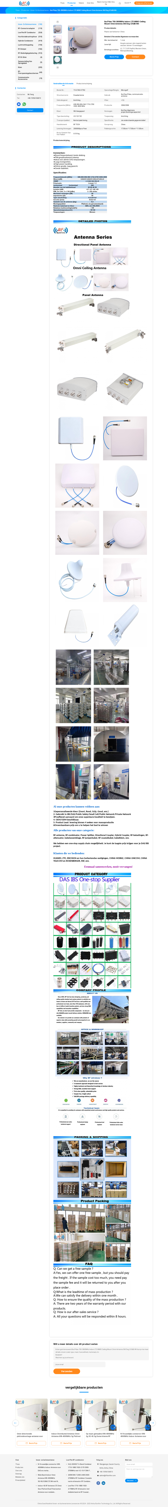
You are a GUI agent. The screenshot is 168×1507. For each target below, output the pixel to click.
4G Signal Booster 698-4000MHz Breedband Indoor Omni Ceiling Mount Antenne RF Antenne (65, 1436)
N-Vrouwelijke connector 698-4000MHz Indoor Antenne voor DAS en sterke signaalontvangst (49, 1467)
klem (30, 67)
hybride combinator (30, 41)
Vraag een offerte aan (144, 3)
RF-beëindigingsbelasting (30, 53)
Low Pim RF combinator (30, 32)
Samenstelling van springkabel (30, 62)
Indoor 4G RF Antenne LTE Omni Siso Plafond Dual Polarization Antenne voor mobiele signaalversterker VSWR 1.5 (49, 1489)
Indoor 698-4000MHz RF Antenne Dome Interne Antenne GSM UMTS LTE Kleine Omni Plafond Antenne (31, 1436)
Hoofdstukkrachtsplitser (30, 37)
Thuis (17, 1464)
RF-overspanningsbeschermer (30, 72)
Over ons (18, 1471)
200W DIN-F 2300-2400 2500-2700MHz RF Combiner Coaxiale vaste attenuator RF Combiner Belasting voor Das (80, 1478)
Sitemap (18, 1474)
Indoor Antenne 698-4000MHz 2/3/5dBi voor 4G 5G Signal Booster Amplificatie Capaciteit (133, 1436)
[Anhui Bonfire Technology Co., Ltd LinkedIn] (103, 1483)
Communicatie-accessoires (30, 78)
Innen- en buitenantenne (30, 24)
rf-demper (30, 49)
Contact (30, 110)
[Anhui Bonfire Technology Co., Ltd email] (19, 104)
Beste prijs (114, 57)
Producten (19, 1467)
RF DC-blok (30, 57)
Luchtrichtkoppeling (30, 45)
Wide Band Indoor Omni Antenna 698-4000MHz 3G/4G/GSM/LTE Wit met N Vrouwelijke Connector (48, 1478)
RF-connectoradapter (30, 28)
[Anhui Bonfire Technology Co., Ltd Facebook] (98, 1483)
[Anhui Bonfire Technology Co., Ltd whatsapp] (24, 104)
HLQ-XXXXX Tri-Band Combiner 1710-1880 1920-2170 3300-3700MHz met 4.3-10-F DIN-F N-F (80, 1467)
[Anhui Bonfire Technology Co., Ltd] (24, 3)
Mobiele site (19, 1477)
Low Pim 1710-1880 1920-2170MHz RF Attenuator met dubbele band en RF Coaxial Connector (78, 1489)
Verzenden (66, 1371)
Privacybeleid (20, 1480)
